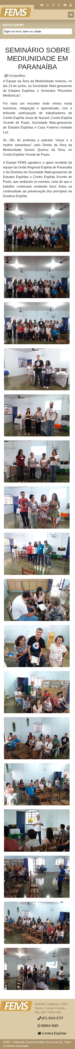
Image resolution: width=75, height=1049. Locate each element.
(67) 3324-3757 (52, 1018)
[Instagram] (59, 5)
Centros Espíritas (53, 1033)
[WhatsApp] (47, 5)
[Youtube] (64, 5)
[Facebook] (53, 5)
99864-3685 (49, 1025)
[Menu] (71, 15)
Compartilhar (16, 75)
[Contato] (41, 5)
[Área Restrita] (70, 5)
